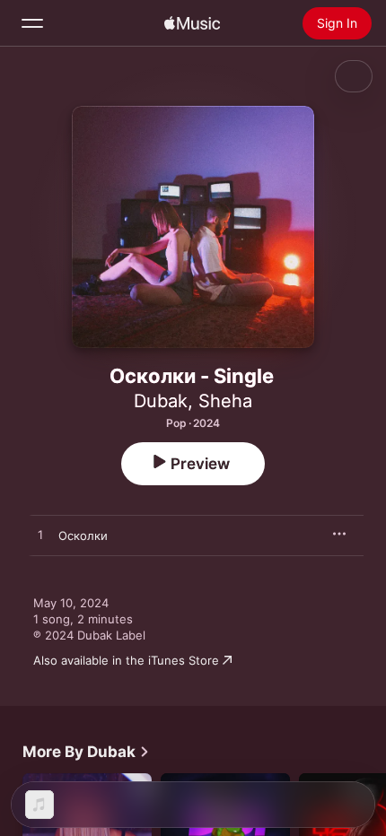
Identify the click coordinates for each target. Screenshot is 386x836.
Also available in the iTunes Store (126, 660)
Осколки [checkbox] (83, 535)
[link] (86, 752)
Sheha (225, 401)
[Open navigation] (32, 23)
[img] (192, 23)
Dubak (161, 401)
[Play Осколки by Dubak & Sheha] (40, 535)
